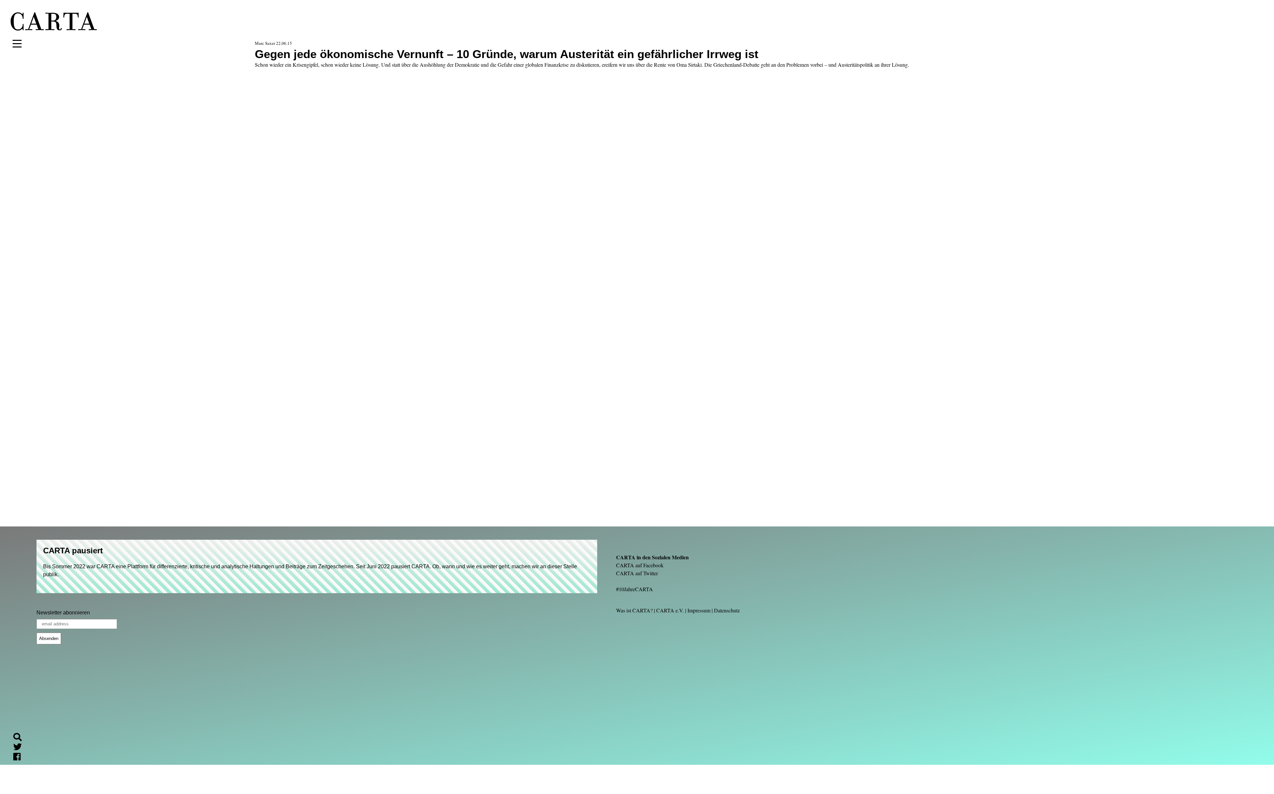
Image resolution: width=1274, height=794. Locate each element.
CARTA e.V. (670, 610)
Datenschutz (727, 610)
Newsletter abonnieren (63, 612)
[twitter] (20, 747)
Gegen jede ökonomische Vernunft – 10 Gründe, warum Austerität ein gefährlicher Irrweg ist (506, 53)
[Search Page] (20, 738)
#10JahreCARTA (634, 589)
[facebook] (19, 757)
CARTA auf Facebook (640, 565)
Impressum (698, 610)
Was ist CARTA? (634, 610)
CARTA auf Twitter (637, 573)
